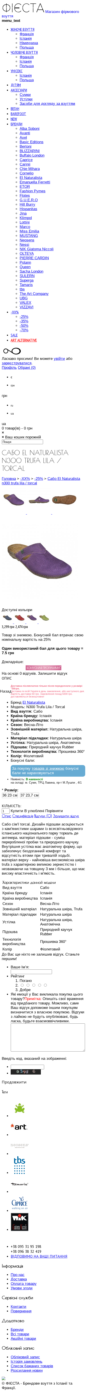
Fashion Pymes (33, 191)
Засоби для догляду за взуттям (47, 104)
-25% (24, 317)
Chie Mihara (30, 169)
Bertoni (25, 146)
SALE (14, 335)
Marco (25, 227)
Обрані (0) (27, 367)
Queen (25, 267)
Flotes (25, 195)
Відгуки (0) (43, 816)
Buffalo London (32, 155)
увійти (59, 359)
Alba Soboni (29, 129)
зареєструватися (16, 363)
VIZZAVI (26, 307)
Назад (6, 690)
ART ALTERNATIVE (24, 340)
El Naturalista (31, 178)
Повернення (21, 1311)
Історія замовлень (26, 1361)
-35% (24, 321)
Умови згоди (22, 1288)
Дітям (16, 84)
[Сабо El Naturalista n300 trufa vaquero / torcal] (8, 622)
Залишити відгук (66, 816)
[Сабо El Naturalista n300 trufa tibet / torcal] (20, 622)
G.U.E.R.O (29, 200)
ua (12, 413)
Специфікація (22, 816)
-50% (24, 326)
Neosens (27, 240)
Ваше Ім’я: (20, 967)
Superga (26, 280)
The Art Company (34, 294)
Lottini (25, 222)
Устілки (26, 99)
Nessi (24, 245)
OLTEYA (27, 253)
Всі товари (20, 1334)
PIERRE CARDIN (34, 258)
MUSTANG (29, 236)
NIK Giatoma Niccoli (37, 249)
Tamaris (26, 285)
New (14, 118)
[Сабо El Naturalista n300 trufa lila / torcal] (14, 513)
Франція (27, 34)
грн (13, 385)
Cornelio (26, 173)
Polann (25, 262)
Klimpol (26, 218)
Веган (15, 108)
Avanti (25, 133)
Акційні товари (23, 1338)
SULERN (27, 276)
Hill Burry (27, 204)
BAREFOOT (18, 113)
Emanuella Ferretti (35, 182)
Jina (23, 213)
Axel (23, 137)
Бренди (16, 124)
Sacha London (31, 271)
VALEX (25, 303)
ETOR (25, 187)
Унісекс (17, 70)
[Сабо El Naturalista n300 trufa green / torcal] (44, 622)
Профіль (9, 367)
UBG (24, 298)
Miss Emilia (29, 231)
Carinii (25, 164)
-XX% (15, 312)
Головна (9, 479)
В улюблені (34, 811)
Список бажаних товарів (32, 1366)
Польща (27, 47)
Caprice (26, 160)
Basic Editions (32, 142)
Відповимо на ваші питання (39, 1256)
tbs (22, 289)
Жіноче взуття (22, 29)
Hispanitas (28, 209)
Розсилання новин (27, 1370)
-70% (24, 330)
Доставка (19, 1279)
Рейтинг (18, 976)
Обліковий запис (25, 1357)
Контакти (18, 1307)
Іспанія (26, 38)
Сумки (25, 95)
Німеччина (29, 43)
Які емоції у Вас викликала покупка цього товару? (47, 1007)
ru (12, 405)
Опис (6, 816)
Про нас (18, 1275)
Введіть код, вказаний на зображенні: (34, 1058)
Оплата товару (24, 1284)
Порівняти (54, 811)
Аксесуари (19, 90)
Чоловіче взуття (24, 52)
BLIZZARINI (30, 151)
